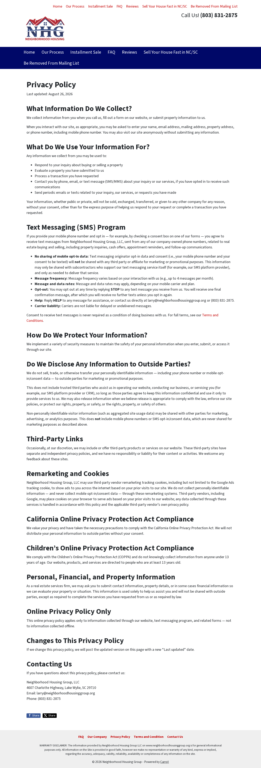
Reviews (132, 6)
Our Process (75, 6)
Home (57, 6)
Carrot (164, 762)
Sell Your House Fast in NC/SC (164, 6)
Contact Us (175, 737)
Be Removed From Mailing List (214, 6)
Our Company (97, 737)
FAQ (119, 6)
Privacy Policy (120, 737)
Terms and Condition (149, 737)
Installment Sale (100, 6)
